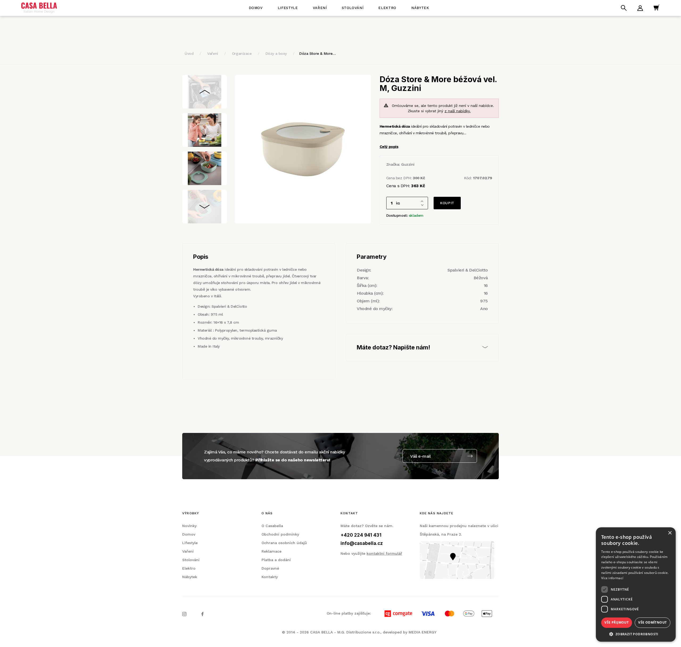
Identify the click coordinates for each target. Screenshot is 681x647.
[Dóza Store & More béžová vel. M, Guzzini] (303, 149)
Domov (256, 8)
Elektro (387, 8)
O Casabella (272, 526)
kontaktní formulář (384, 553)
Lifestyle (288, 8)
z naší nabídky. (458, 111)
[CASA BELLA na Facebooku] (202, 614)
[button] (635, 633)
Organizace (242, 53)
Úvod (189, 53)
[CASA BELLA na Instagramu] (184, 614)
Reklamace (271, 551)
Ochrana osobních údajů (284, 543)
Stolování (353, 8)
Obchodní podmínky (280, 534)
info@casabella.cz (361, 543)
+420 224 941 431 (360, 535)
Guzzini (407, 164)
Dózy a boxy (276, 53)
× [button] (670, 533)
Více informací (612, 578)
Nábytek (420, 8)
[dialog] (636, 584)
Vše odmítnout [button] (652, 622)
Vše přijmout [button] (616, 622)
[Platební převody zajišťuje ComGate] (435, 613)
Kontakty (269, 577)
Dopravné (270, 568)
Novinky (189, 526)
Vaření (320, 8)
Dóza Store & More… (317, 53)
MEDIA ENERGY (423, 632)
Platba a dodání (276, 560)
